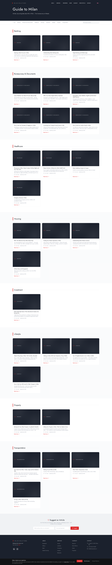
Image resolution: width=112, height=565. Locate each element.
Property (58, 22)
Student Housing (45, 550)
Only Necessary (87, 561)
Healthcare (37, 22)
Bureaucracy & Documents (27, 22)
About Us (74, 543)
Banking (18, 22)
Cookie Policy (66, 562)
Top (14, 22)
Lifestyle (53, 22)
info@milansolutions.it (92, 548)
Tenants (58, 543)
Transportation (65, 22)
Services (58, 3)
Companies (59, 548)
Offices (43, 545)
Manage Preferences (95, 561)
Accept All (79, 561)
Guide (70, 3)
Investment (48, 22)
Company (75, 3)
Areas (52, 3)
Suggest (75, 528)
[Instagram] (17, 549)
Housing (42, 22)
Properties (65, 3)
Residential (44, 543)
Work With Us (82, 3)
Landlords (59, 545)
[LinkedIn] (14, 549)
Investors (59, 550)
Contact (89, 3)
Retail (43, 548)
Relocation (59, 552)
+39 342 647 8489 (92, 546)
